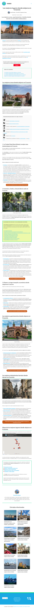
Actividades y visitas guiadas (9, 471)
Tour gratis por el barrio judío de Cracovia (10, 236)
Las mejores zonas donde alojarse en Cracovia (12, 72)
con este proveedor (22, 138)
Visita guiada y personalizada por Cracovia (11, 235)
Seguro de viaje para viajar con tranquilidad (11, 470)
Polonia (25, 12)
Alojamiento (22, 12)
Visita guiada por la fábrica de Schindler (10, 237)
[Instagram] (30, 598)
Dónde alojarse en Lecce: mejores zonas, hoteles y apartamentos (23, 523)
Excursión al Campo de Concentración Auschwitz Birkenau (13, 231)
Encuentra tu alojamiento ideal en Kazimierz (17, 278)
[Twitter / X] (28, 599)
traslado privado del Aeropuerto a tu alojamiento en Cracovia (19, 129)
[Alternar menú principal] (31, 4)
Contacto (28, 606)
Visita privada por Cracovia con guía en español (11, 238)
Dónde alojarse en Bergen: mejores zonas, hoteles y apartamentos (9, 540)
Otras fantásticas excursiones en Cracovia (11, 239)
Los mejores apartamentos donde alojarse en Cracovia (14, 73)
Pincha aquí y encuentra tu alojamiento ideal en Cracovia (17, 370)
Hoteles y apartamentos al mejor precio (11, 468)
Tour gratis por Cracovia (8, 230)
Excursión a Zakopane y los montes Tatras (11, 234)
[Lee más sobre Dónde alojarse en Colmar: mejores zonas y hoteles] (10, 548)
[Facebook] (28, 598)
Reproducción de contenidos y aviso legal (20, 606)
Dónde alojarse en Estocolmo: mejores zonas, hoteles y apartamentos (9, 523)
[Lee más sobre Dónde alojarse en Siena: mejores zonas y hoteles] (10, 579)
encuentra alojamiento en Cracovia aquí (23, 126)
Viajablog (9, 3)
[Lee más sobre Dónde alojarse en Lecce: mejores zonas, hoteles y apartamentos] (24, 515)
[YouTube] (30, 599)
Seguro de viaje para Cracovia (14, 123)
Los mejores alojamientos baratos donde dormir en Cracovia (15, 74)
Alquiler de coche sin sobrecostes (10, 469)
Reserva (16, 65)
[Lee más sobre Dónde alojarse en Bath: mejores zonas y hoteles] (24, 548)
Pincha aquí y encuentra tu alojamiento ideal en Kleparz (17, 311)
